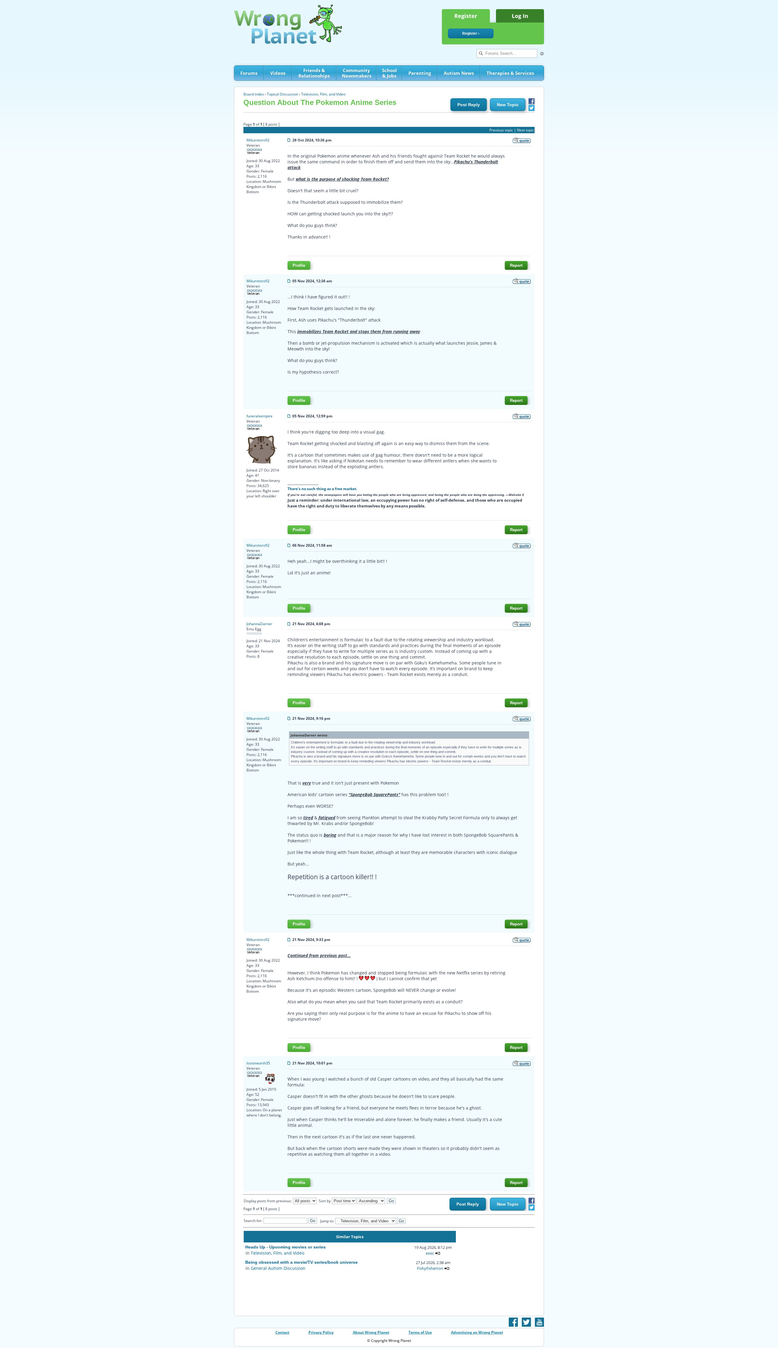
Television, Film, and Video (323, 94)
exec (430, 1253)
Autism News (459, 73)
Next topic (525, 130)
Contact (282, 1332)
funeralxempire (259, 416)
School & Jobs (389, 73)
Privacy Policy (321, 1332)
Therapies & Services (510, 73)
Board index (253, 94)
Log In (520, 15)
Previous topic (501, 130)
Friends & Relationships (314, 73)
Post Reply (468, 104)
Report (516, 265)
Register (465, 15)
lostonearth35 (258, 1063)
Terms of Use (420, 1332)
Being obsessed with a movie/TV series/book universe (301, 1262)
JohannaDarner (259, 623)
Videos (277, 73)
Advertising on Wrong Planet (477, 1332)
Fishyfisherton (430, 1268)
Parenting (419, 73)
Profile (299, 265)
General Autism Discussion (278, 1268)
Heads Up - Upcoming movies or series (285, 1247)
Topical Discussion (282, 94)
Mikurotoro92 (258, 140)
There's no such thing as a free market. (322, 488)
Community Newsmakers (356, 73)
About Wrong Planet (371, 1332)
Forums (248, 73)
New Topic (507, 104)
